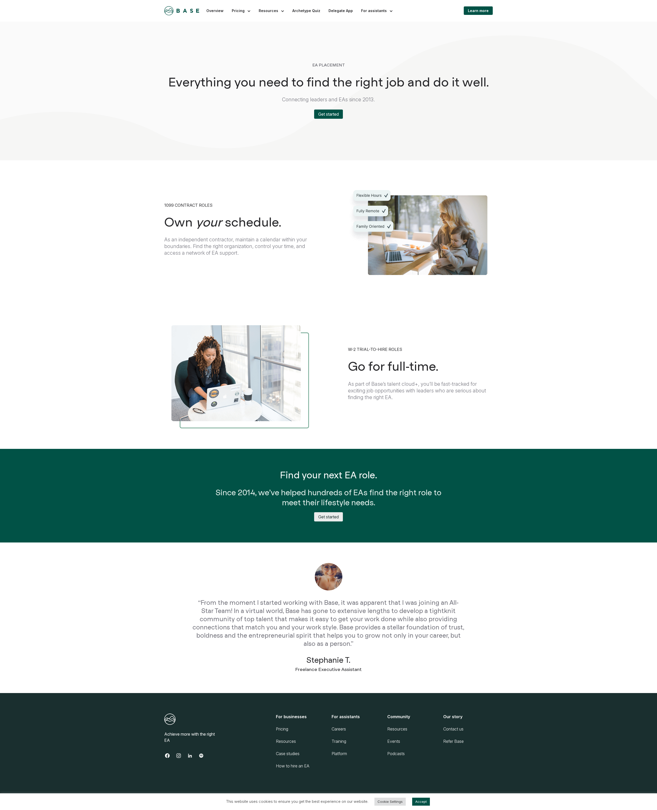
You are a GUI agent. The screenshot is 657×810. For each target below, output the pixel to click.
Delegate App (340, 10)
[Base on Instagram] (181, 755)
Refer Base (453, 741)
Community (398, 716)
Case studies (287, 753)
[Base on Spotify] (203, 755)
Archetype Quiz (306, 10)
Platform (339, 753)
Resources (268, 10)
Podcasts (396, 753)
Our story (452, 716)
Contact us (453, 729)
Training (339, 741)
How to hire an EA (292, 765)
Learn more (478, 10)
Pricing (238, 10)
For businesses (291, 716)
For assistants (374, 10)
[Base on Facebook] (170, 755)
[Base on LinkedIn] (192, 755)
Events (393, 741)
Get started (328, 114)
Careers (339, 729)
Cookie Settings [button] (390, 801)
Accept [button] (421, 801)
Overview (215, 10)
